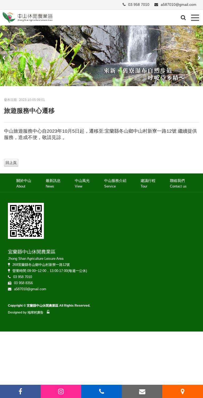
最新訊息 (53, 183)
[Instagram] (61, 391)
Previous (4, 58)
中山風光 (82, 183)
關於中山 (23, 183)
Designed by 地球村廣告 (25, 312)
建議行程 (148, 183)
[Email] (142, 391)
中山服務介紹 (115, 183)
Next (199, 58)
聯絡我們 (178, 183)
